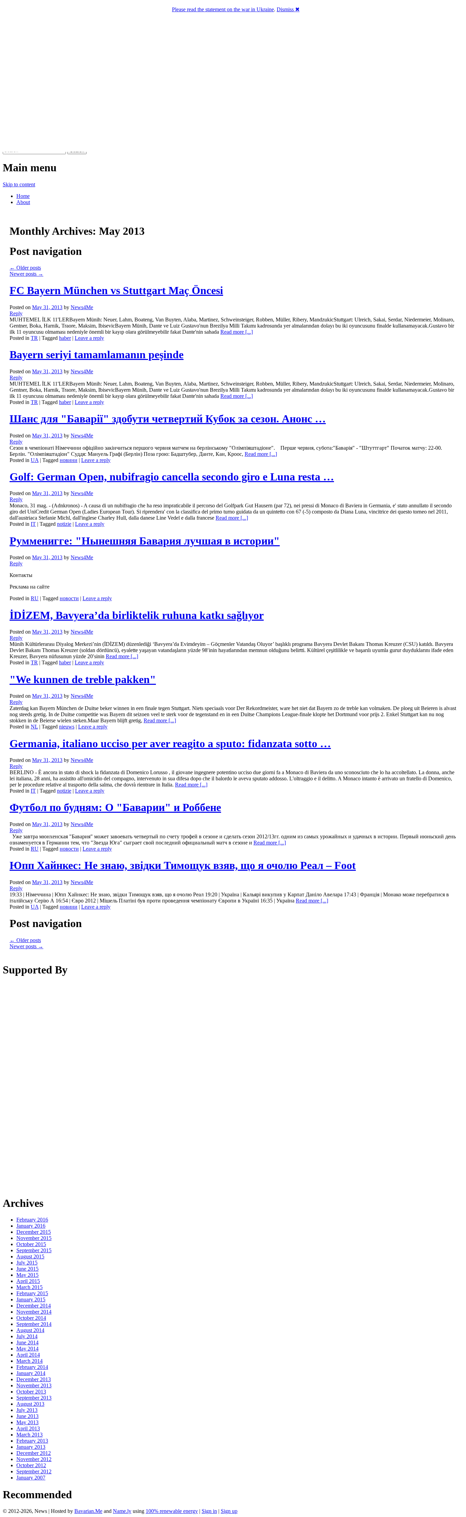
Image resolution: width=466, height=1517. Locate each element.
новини (68, 460)
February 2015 (32, 1293)
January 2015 (30, 1299)
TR (34, 338)
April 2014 (28, 1355)
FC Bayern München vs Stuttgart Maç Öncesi (116, 290)
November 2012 (34, 1459)
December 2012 (33, 1453)
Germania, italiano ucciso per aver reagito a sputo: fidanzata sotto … (170, 743)
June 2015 (27, 1269)
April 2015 (28, 1281)
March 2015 (29, 1287)
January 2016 (30, 1226)
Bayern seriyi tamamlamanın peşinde (97, 354)
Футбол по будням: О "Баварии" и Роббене (115, 807)
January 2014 (30, 1373)
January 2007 (30, 1477)
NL (34, 726)
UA (35, 460)
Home (23, 196)
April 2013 (28, 1428)
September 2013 (34, 1398)
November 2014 (34, 1312)
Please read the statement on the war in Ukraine (223, 9)
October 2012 (31, 1465)
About (23, 202)
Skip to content (19, 184)
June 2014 (27, 1342)
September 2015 (34, 1250)
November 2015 (34, 1238)
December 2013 (33, 1379)
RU (35, 598)
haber (65, 338)
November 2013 (34, 1385)
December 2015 (33, 1232)
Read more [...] (236, 332)
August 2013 (30, 1404)
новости (69, 598)
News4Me (82, 307)
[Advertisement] (233, 1085)
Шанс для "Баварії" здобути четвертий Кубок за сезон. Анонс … (168, 419)
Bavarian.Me (88, 1511)
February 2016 (32, 1220)
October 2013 (31, 1392)
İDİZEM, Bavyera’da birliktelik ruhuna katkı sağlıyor (137, 615)
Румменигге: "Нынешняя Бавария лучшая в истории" (145, 541)
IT (33, 524)
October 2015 (31, 1244)
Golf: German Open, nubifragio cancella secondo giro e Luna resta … (172, 477)
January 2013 (30, 1447)
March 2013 (29, 1434)
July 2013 (27, 1410)
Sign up (229, 1511)
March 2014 (29, 1361)
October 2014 (31, 1318)
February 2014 (32, 1367)
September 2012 (34, 1471)
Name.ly (122, 1511)
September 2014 (34, 1324)
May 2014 (27, 1349)
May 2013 (27, 1422)
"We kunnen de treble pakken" (83, 679)
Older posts (25, 268)
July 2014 (27, 1336)
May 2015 (27, 1275)
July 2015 (27, 1263)
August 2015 (30, 1256)
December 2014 (33, 1306)
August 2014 (30, 1330)
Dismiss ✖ (288, 9)
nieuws (66, 726)
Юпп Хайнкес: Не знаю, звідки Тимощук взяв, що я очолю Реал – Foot (183, 865)
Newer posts (26, 274)
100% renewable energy (172, 1511)
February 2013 (32, 1441)
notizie (64, 524)
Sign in (209, 1511)
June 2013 (27, 1416)
